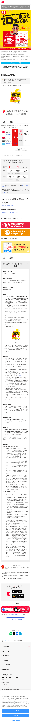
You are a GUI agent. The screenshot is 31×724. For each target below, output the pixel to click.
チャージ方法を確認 (7, 134)
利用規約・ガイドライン (6, 682)
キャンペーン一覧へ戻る (16, 619)
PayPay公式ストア (15, 614)
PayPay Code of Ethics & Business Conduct (10, 689)
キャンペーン (7, 640)
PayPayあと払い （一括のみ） (11, 143)
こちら (5, 192)
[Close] (28, 692)
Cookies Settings (15, 720)
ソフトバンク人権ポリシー (7, 687)
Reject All (15, 715)
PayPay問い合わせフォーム (7, 205)
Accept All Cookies (15, 710)
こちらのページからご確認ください (9, 212)
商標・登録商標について (6, 684)
